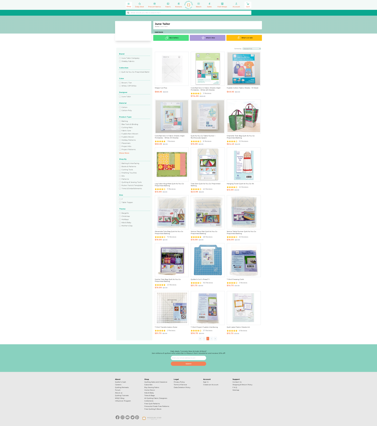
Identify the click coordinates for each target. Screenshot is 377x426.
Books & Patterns (129, 166)
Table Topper (127, 202)
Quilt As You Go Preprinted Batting (136, 72)
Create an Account (210, 385)
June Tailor (126, 96)
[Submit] (128, 13)
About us (118, 393)
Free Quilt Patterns (152, 404)
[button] (129, 4)
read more (159, 32)
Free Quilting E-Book (152, 409)
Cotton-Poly (127, 110)
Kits (123, 176)
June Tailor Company (130, 58)
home (157, 26)
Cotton (124, 107)
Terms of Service (180, 385)
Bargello (125, 213)
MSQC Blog (119, 398)
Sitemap (236, 390)
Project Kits (126, 146)
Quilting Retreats (122, 387)
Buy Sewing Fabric (151, 387)
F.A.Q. (235, 387)
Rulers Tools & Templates (132, 185)
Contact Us (237, 382)
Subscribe (148, 385)
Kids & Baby (126, 222)
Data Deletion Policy (182, 387)
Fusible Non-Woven (130, 134)
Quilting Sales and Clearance (155, 382)
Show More (124, 153)
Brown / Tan (127, 83)
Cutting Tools (127, 170)
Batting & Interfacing (130, 163)
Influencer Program (123, 401)
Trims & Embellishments (132, 188)
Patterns (125, 179)
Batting (125, 121)
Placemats (126, 143)
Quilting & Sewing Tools (132, 182)
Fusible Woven (128, 137)
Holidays (125, 219)
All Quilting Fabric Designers (155, 398)
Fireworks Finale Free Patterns (156, 406)
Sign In (206, 382)
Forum (117, 390)
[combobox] (188, 13)
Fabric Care (126, 130)
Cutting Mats (127, 127)
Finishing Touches (129, 173)
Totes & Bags (149, 395)
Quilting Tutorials (122, 395)
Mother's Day (127, 226)
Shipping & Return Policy (242, 385)
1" (122, 199)
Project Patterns (129, 149)
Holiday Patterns (129, 140)
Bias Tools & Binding (130, 124)
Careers (118, 385)
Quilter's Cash (120, 382)
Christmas (126, 216)
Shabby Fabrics (128, 61)
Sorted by (238, 49)
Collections (148, 401)
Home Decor (149, 390)
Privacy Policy (179, 382)
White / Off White (129, 86)
